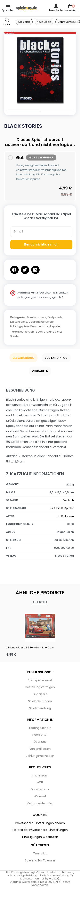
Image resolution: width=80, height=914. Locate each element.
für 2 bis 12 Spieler (62, 508)
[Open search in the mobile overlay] (7, 22)
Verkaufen (40, 371)
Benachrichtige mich (41, 244)
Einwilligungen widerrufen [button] (40, 837)
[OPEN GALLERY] (40, 70)
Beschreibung (23, 358)
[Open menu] (8, 6)
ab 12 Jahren (38, 332)
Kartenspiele (18, 322)
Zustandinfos (56, 358)
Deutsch (23, 332)
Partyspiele (55, 317)
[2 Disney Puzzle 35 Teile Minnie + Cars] (40, 626)
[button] (14, 270)
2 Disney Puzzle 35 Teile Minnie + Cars (30, 647)
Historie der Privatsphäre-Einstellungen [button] (40, 830)
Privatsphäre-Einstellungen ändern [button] (40, 823)
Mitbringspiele (19, 326)
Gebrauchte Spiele (41, 322)
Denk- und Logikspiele (45, 326)
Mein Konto (56, 10)
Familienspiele (36, 317)
